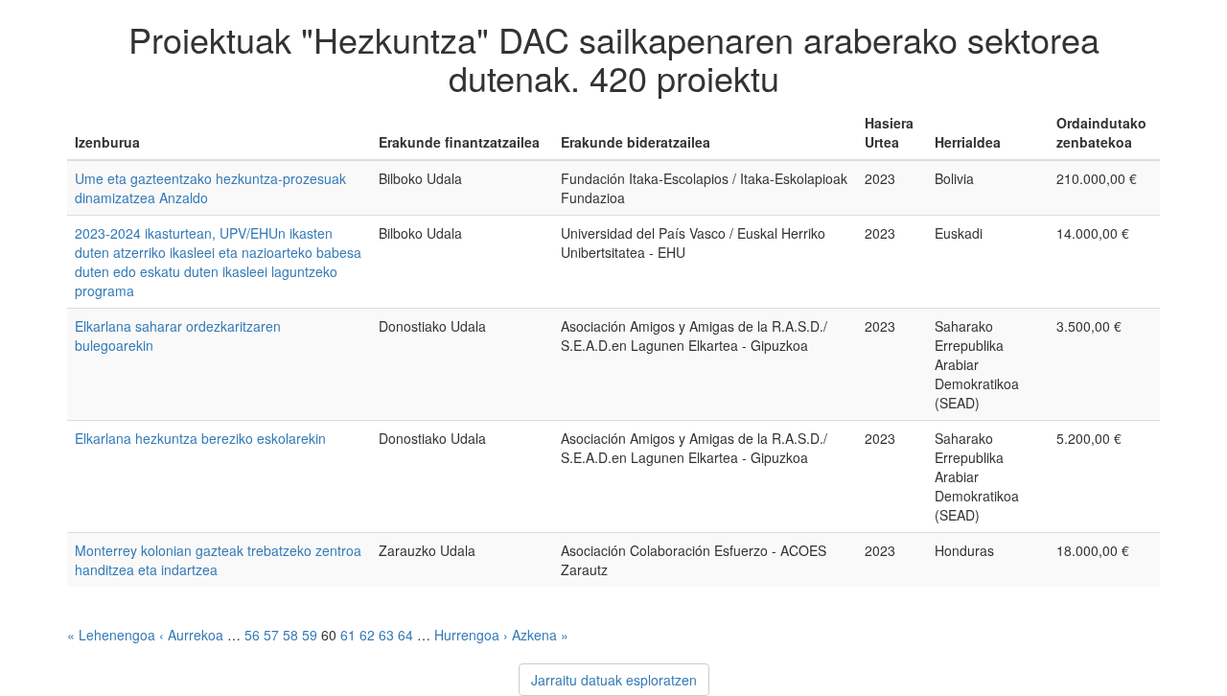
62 (367, 634)
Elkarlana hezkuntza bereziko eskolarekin (200, 438)
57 (271, 634)
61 (348, 634)
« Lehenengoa (111, 634)
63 (386, 634)
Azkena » (540, 634)
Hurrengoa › (471, 634)
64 (405, 634)
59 (309, 634)
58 (290, 634)
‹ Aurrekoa (191, 634)
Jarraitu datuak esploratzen (614, 679)
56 (252, 634)
